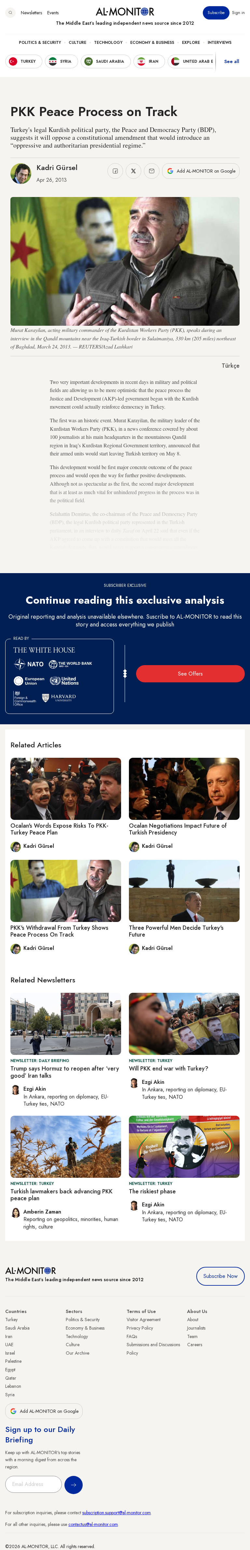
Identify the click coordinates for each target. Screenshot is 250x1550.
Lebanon (13, 1386)
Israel (10, 1353)
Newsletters (31, 12)
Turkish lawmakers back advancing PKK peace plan (61, 1195)
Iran (8, 1336)
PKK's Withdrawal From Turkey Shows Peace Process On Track (59, 931)
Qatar (10, 1378)
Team (192, 1336)
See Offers (190, 673)
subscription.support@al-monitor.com (116, 1512)
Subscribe (216, 13)
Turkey (11, 1319)
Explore (191, 43)
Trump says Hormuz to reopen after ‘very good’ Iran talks (64, 1072)
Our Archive (77, 1353)
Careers (194, 1344)
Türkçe (231, 365)
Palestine (13, 1361)
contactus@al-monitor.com (93, 1524)
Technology (108, 43)
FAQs (132, 1336)
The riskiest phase (152, 1191)
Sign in (238, 13)
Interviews (219, 43)
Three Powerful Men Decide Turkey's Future (176, 931)
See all (231, 61)
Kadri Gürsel (56, 167)
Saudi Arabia (17, 1328)
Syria (10, 1394)
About (192, 1319)
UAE (9, 1344)
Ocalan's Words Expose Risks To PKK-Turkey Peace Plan (59, 829)
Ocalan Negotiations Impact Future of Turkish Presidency (178, 829)
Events (53, 12)
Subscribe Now (220, 1276)
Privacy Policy (140, 1328)
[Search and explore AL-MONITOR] (10, 12)
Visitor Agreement (143, 1319)
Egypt (10, 1369)
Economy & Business (152, 43)
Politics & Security (40, 43)
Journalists (196, 1328)
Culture (77, 43)
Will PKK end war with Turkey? (168, 1068)
